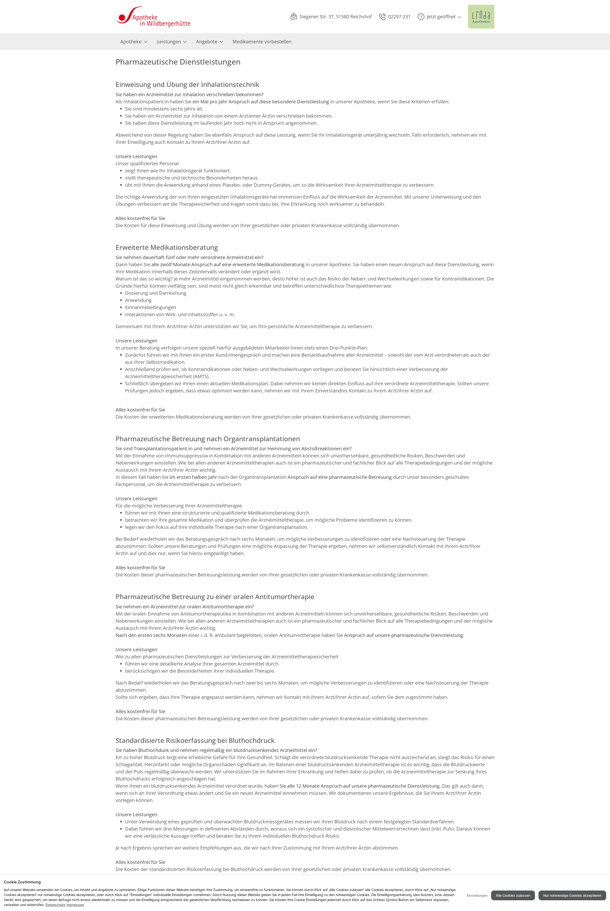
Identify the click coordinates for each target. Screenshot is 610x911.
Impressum (75, 905)
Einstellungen (477, 895)
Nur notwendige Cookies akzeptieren (572, 895)
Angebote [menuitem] (206, 41)
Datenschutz (56, 905)
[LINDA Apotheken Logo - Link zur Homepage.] (481, 17)
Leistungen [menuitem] (169, 41)
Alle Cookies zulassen (513, 895)
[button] (439, 16)
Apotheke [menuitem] (131, 41)
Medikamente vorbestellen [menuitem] (262, 41)
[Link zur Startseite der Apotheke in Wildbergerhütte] (154, 17)
